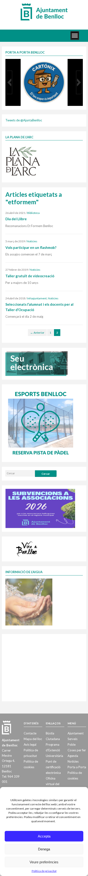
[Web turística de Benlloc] (27, 548)
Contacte (30, 733)
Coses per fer (77, 750)
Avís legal (30, 744)
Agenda (73, 756)
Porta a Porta (77, 767)
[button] (9, 82)
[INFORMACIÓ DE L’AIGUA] (28, 602)
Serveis (72, 739)
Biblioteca (33, 213)
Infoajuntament (37, 298)
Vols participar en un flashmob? (30, 247)
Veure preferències (44, 862)
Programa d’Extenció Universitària (54, 750)
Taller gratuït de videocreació (29, 276)
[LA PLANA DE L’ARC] (23, 161)
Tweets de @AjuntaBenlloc (23, 120)
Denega (44, 849)
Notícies (32, 241)
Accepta (44, 836)
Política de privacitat (44, 871)
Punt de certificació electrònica (53, 767)
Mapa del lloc (33, 739)
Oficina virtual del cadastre (52, 783)
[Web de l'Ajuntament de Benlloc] (44, 11)
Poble (72, 744)
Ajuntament (76, 733)
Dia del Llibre (16, 219)
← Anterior (37, 332)
